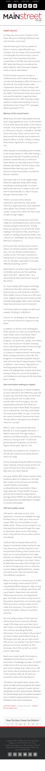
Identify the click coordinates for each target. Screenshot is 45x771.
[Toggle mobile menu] (40, 22)
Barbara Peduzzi (10, 706)
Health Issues (13, 708)
